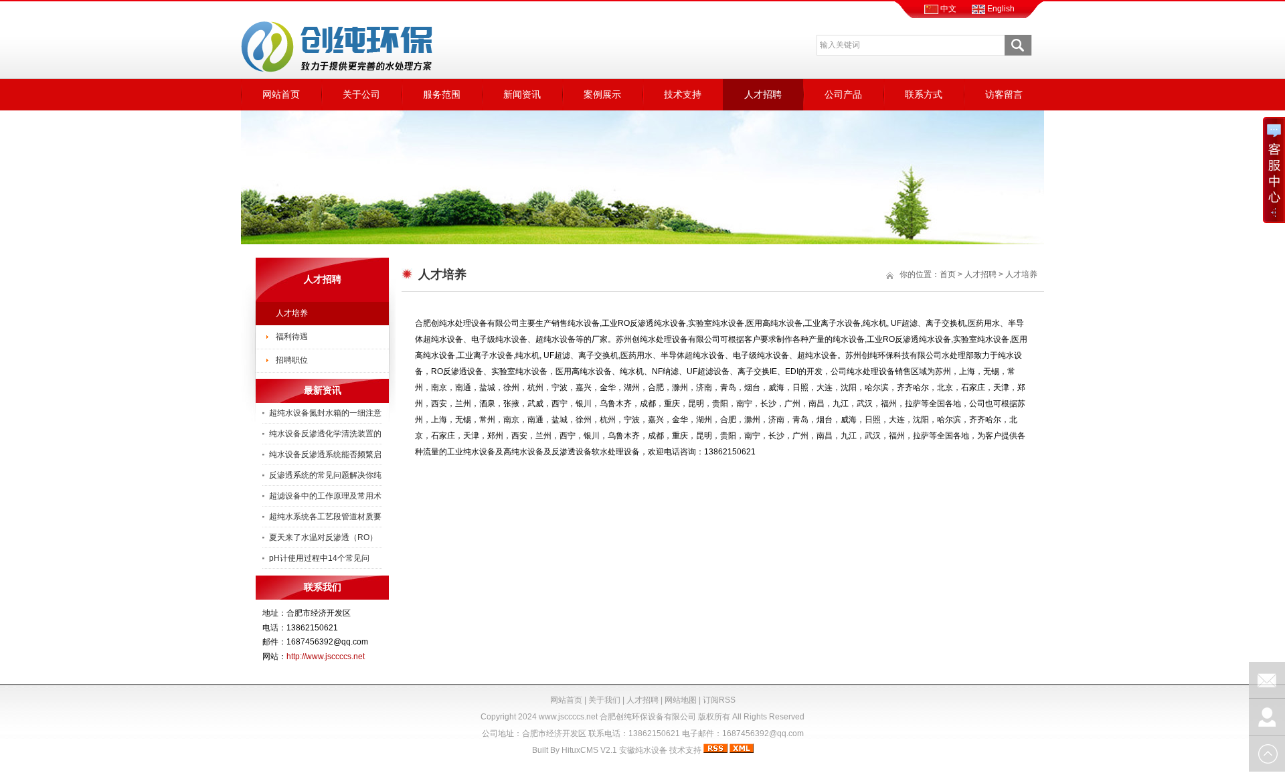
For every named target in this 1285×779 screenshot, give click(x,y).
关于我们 (604, 700)
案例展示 (602, 94)
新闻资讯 (522, 94)
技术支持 (682, 94)
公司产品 (843, 94)
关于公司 (361, 94)
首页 (948, 274)
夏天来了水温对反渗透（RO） (323, 537)
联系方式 (923, 94)
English (1000, 8)
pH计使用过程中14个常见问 (319, 558)
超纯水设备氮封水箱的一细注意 (325, 413)
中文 (947, 8)
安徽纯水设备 (643, 750)
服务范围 (441, 94)
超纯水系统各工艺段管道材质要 (325, 516)
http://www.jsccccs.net (325, 656)
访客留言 (1004, 94)
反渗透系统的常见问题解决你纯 (325, 475)
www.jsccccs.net (568, 716)
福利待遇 (292, 336)
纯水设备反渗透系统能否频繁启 (325, 454)
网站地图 (681, 700)
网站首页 (281, 94)
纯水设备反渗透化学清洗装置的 (325, 433)
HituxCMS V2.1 (589, 750)
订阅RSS (719, 700)
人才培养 (292, 313)
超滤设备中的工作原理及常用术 (325, 496)
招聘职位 (292, 360)
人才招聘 (763, 94)
